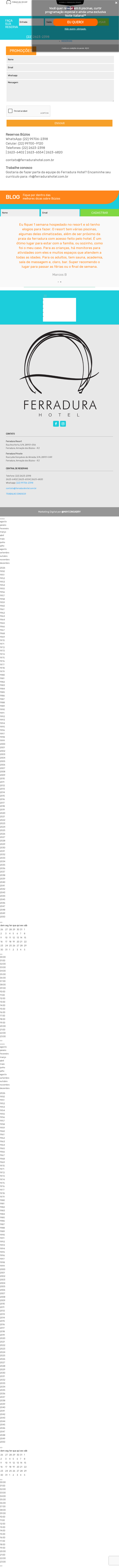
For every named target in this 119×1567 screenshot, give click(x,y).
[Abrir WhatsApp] (111, 1559)
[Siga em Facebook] (56, 424)
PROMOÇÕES (21, 50)
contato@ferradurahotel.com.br (21, 488)
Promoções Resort (59, 312)
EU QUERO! (75, 22)
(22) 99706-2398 (24, 483)
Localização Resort (60, 308)
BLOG (49, 299)
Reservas (52, 316)
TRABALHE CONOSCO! (16, 494)
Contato (51, 303)
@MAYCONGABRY (71, 511)
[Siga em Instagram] (63, 424)
